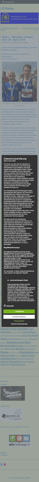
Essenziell (10, 306)
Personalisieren (19, 321)
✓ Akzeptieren (19, 311)
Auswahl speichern (19, 317)
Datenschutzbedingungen (19, 324)
